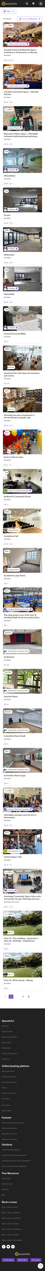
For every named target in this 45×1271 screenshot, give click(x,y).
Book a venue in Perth (10, 1207)
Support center (7, 1031)
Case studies (6, 1178)
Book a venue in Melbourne (11, 1229)
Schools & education (9, 1093)
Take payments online (9, 1128)
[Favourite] (40, 24)
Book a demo (6, 1111)
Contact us (6, 1059)
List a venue (6, 1105)
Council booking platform (11, 1150)
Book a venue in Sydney (10, 1224)
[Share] (36, 24)
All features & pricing (9, 1139)
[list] (22, 1042)
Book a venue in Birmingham (12, 1240)
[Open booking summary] (33, 4)
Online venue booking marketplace (14, 1166)
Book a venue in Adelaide (11, 1213)
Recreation (6, 1099)
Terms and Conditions (9, 1037)
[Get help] (40, 1266)
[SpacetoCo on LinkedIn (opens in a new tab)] (13, 1247)
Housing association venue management (16, 1161)
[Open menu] (41, 3)
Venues (4, 1088)
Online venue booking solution (13, 1123)
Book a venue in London (10, 1235)
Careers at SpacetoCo (9, 1053)
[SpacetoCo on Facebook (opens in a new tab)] (4, 1247)
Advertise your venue (9, 1134)
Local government (8, 1071)
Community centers (9, 1077)
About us (5, 1026)
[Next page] (28, 997)
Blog (3, 1195)
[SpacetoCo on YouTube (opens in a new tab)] (8, 1247)
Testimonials (6, 1048)
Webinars (5, 1189)
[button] (27, 4)
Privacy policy (7, 1042)
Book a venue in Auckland (11, 1218)
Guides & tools (7, 1184)
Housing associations (9, 1082)
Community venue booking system (14, 1155)
